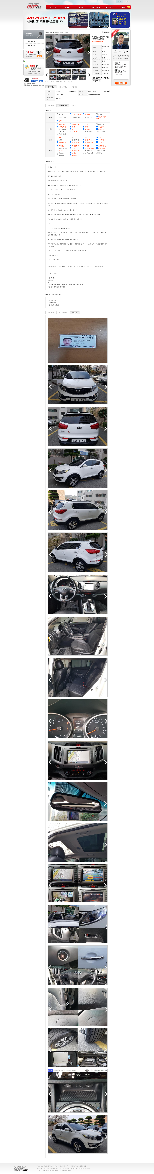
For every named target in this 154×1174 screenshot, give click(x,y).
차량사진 (74, 87)
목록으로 (106, 32)
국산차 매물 (31, 45)
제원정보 (106, 78)
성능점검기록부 (97, 78)
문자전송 (106, 91)
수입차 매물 (31, 41)
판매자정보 (51, 105)
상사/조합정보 (72, 91)
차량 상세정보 (63, 87)
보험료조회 (96, 81)
